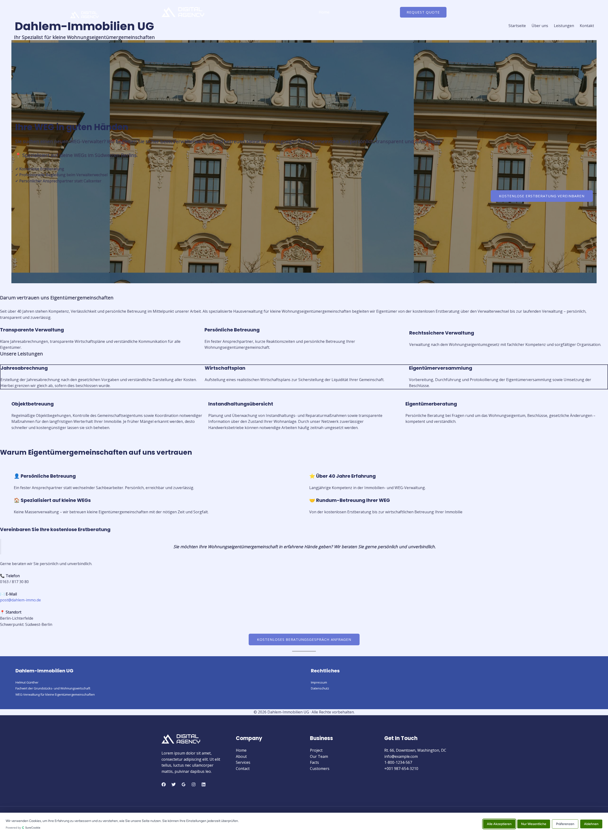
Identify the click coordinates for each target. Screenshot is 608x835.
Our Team (319, 756)
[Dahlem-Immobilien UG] (183, 11)
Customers (319, 768)
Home (324, 12)
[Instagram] (193, 784)
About (342, 12)
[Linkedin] (203, 784)
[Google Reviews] (183, 784)
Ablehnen (591, 824)
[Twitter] (173, 784)
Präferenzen (565, 824)
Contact (384, 12)
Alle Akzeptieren (499, 824)
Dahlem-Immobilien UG (84, 26)
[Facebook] (164, 784)
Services (363, 12)
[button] (423, 12)
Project (316, 750)
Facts (314, 762)
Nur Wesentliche (533, 824)
